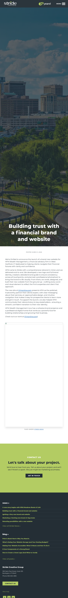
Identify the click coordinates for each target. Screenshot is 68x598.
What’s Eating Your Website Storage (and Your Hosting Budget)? (25, 542)
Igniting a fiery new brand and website (16, 514)
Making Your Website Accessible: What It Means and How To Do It (25, 545)
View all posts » (8, 559)
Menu (58, 4)
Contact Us (10, 583)
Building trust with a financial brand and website (19, 511)
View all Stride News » (11, 526)
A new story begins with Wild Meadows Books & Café (21, 507)
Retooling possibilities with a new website (17, 521)
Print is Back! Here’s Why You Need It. (16, 538)
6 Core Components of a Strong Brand (16, 549)
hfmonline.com (24, 290)
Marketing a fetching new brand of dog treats (18, 518)
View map (5, 591)
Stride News (39, 429)
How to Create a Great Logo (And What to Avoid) (19, 552)
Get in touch (34, 476)
